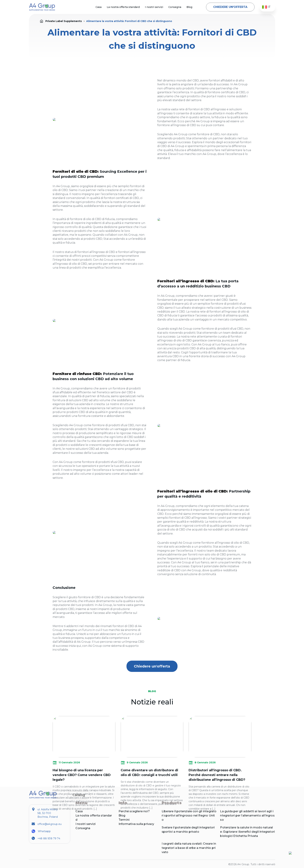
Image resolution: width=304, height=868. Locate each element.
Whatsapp (44, 831)
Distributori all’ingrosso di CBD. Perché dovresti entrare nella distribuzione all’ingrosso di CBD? (217, 775)
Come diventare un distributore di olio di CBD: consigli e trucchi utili (149, 772)
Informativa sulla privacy (136, 824)
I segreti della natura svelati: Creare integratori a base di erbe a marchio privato (189, 848)
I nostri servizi (154, 7)
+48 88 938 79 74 (48, 838)
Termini (124, 819)
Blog (189, 7)
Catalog (79, 795)
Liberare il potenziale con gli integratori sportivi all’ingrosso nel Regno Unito (189, 815)
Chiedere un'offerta (230, 7)
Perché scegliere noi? (134, 811)
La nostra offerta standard (123, 7)
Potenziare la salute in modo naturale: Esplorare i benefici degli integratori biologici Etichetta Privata (247, 832)
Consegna (174, 7)
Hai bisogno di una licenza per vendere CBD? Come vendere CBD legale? (82, 775)
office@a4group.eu (49, 824)
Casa (99, 7)
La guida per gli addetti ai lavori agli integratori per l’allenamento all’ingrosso (247, 815)
